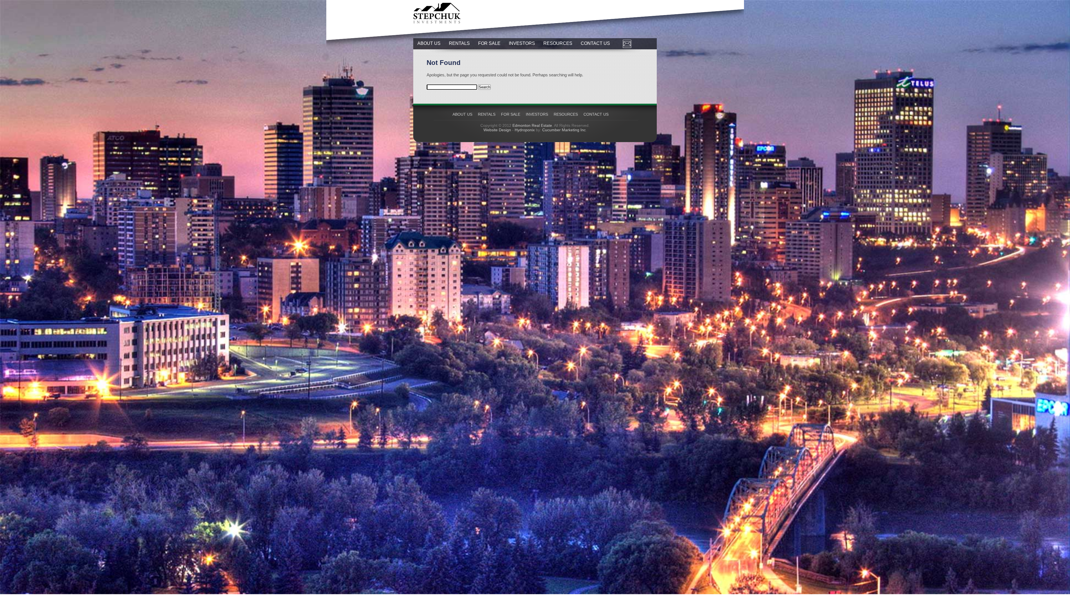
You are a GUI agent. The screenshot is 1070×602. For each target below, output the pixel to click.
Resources (557, 43)
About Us (429, 43)
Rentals (459, 43)
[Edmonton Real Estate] (437, 22)
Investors (522, 43)
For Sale (489, 43)
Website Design (497, 130)
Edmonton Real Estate (532, 125)
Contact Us (595, 43)
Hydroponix (525, 130)
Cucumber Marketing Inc (564, 130)
